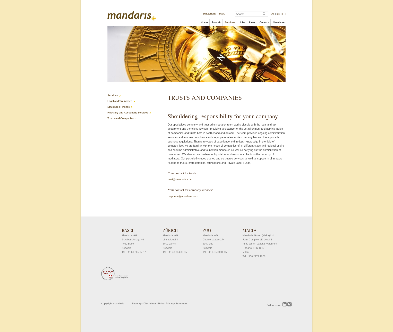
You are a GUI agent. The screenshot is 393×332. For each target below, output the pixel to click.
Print (161, 303)
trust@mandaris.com (180, 179)
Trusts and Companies (120, 118)
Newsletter (279, 22)
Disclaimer (150, 303)
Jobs (242, 22)
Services (230, 22)
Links (252, 22)
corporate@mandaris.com (183, 196)
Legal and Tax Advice (119, 101)
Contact (264, 22)
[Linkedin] (284, 305)
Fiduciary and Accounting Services (127, 112)
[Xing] (289, 305)
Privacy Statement (176, 303)
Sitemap (137, 303)
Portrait (216, 22)
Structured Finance (118, 106)
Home (204, 22)
